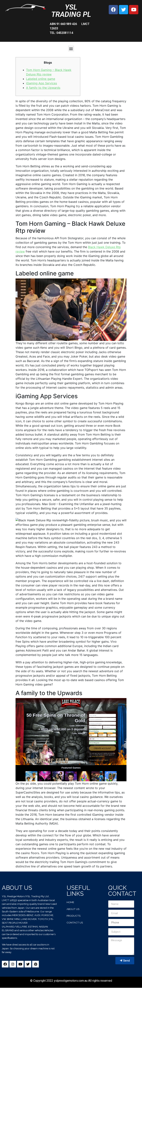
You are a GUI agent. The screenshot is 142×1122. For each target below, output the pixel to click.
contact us (75, 922)
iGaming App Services (41, 83)
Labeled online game (40, 79)
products (73, 915)
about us (73, 909)
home (70, 902)
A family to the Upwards (43, 87)
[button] (71, 48)
